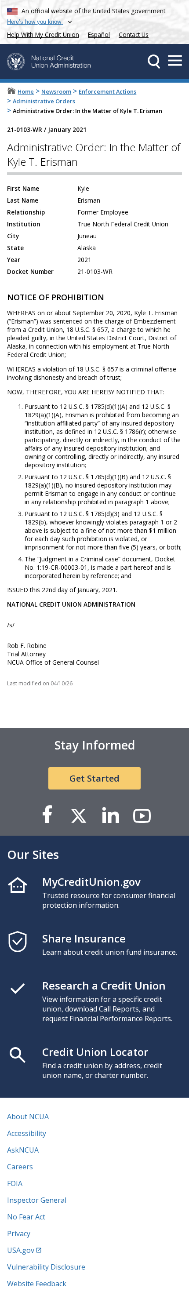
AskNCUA (23, 1150)
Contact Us (134, 34)
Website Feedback (36, 1283)
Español (99, 34)
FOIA (14, 1183)
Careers (20, 1167)
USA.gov (20, 1250)
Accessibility (26, 1133)
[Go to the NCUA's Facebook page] (47, 815)
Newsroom (56, 91)
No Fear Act (26, 1217)
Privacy (18, 1233)
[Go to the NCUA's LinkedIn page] (110, 815)
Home (26, 91)
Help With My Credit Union (41, 34)
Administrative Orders (44, 101)
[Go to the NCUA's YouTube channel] (142, 815)
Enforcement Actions (107, 91)
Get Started (94, 778)
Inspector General (36, 1200)
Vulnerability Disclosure (46, 1267)
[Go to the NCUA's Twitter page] (78, 815)
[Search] (154, 62)
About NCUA (28, 1116)
